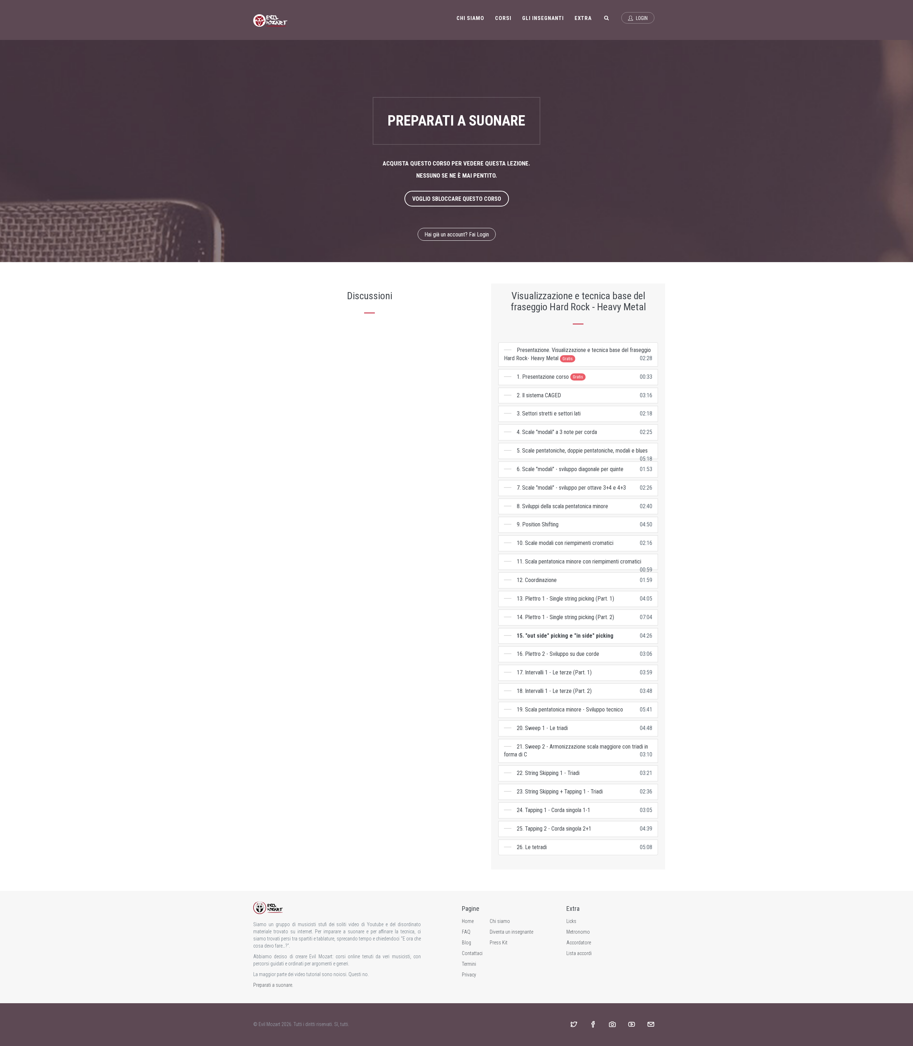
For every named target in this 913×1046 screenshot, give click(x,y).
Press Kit (498, 942)
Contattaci (472, 953)
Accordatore (578, 942)
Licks (571, 921)
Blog (466, 942)
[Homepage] (270, 20)
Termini (469, 964)
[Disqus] (369, 413)
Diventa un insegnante (511, 932)
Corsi (503, 18)
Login (641, 18)
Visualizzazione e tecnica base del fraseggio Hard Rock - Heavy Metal (578, 301)
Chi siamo (470, 18)
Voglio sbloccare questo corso (456, 198)
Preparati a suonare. (273, 985)
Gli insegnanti (543, 18)
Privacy (469, 975)
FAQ (466, 932)
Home (468, 921)
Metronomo (578, 932)
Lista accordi (579, 953)
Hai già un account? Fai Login (456, 234)
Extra (583, 18)
